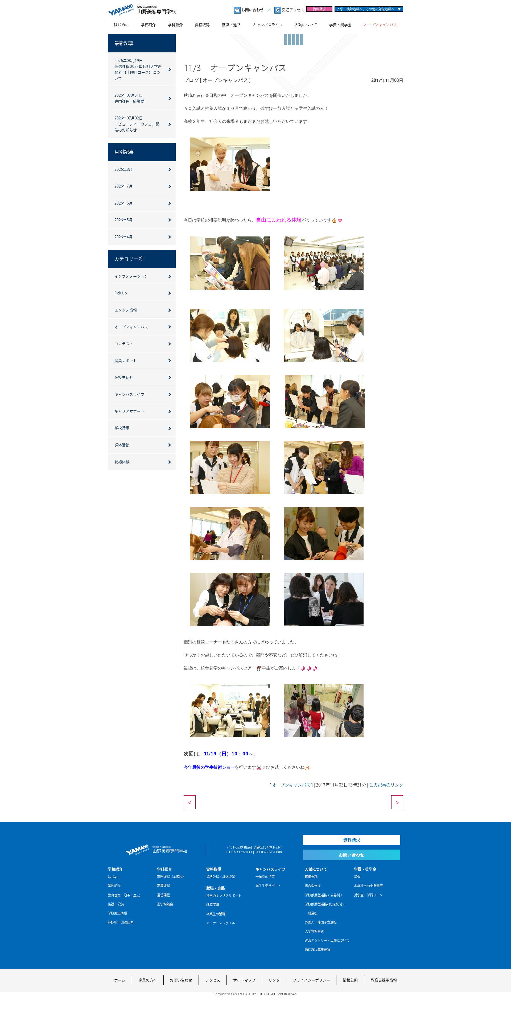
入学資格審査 (314, 931)
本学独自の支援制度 (368, 885)
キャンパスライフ (268, 25)
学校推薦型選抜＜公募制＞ (324, 895)
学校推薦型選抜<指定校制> (324, 904)
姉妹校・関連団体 (120, 922)
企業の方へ (147, 980)
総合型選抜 (313, 885)
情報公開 (350, 980)
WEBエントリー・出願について (327, 940)
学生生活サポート (268, 885)
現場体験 (121, 462)
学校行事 (121, 428)
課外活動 (121, 445)
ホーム (119, 980)
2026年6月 (123, 203)
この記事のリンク (386, 785)
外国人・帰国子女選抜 (321, 922)
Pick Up (120, 293)
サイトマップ (244, 980)
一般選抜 (311, 913)
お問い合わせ (253, 10)
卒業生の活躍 (215, 914)
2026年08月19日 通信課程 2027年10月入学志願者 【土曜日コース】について (138, 69)
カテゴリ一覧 (128, 258)
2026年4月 (123, 237)
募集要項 (311, 876)
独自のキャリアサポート (223, 895)
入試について (306, 25)
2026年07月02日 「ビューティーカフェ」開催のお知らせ (136, 124)
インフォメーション (131, 276)
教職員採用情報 (384, 980)
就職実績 (212, 904)
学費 (357, 876)
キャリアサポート (129, 411)
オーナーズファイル (220, 923)
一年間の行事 (265, 876)
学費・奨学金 (340, 25)
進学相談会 (165, 904)
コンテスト (123, 344)
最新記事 (124, 43)
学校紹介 (148, 25)
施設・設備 (116, 904)
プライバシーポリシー (311, 980)
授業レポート (125, 361)
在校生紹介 (123, 377)
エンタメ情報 (125, 310)
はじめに (121, 25)
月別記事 (124, 151)
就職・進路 (231, 25)
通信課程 (163, 895)
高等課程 (163, 885)
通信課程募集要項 (317, 949)
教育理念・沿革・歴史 (124, 895)
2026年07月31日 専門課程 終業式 (129, 98)
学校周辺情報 (117, 913)
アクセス (212, 980)
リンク (274, 980)
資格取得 (202, 25)
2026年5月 (123, 220)
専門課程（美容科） (171, 876)
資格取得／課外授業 (220, 876)
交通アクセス (292, 10)
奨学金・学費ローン (368, 895)
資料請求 (319, 9)
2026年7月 (123, 186)
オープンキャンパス (380, 25)
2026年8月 (123, 169)
